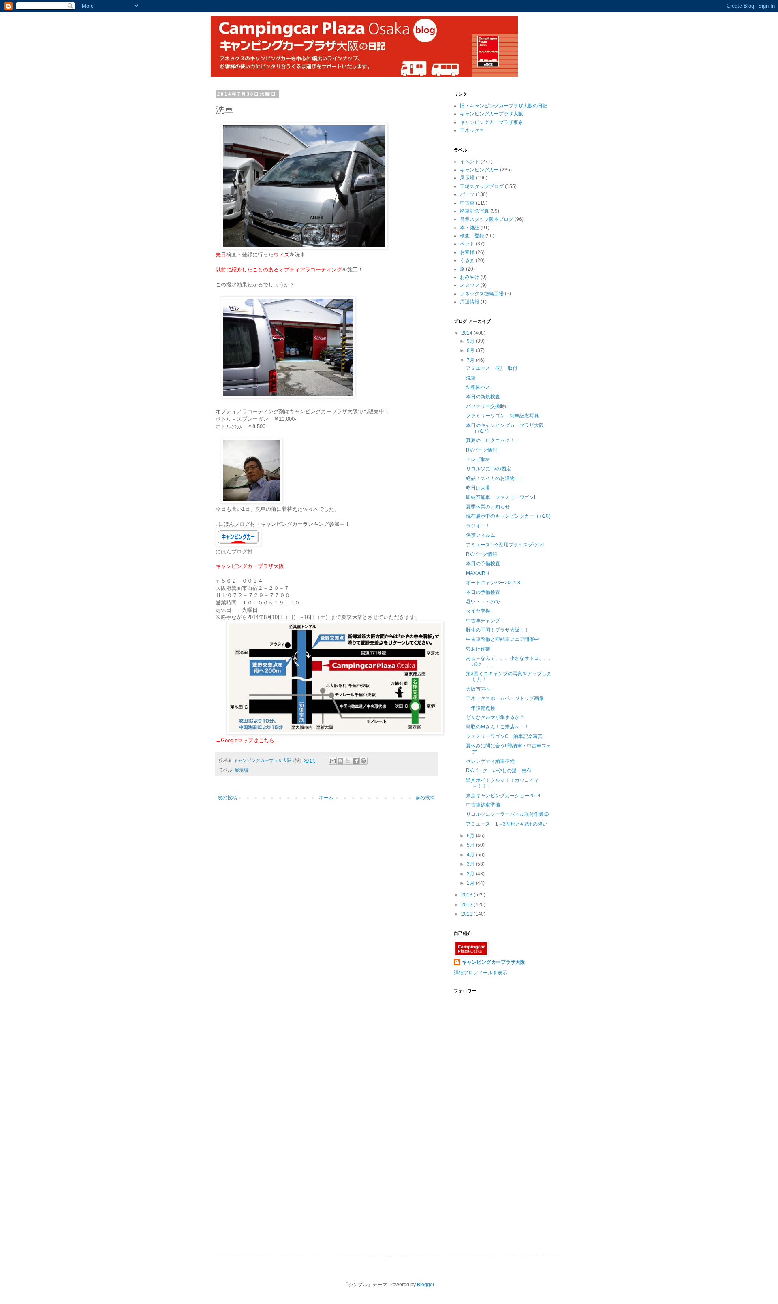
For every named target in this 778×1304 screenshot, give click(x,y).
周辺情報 (469, 302)
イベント (469, 161)
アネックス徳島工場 (482, 294)
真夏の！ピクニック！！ (492, 440)
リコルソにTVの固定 (488, 469)
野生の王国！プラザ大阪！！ (497, 630)
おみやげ (469, 277)
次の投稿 (227, 797)
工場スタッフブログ (482, 186)
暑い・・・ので (483, 601)
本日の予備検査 (483, 563)
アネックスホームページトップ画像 (505, 698)
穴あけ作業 (478, 649)
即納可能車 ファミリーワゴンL (501, 497)
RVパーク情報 (481, 450)
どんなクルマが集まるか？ (495, 717)
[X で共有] (348, 761)
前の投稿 (425, 797)
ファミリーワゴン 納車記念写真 (502, 415)
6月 (471, 836)
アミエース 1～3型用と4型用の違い (506, 824)
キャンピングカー (479, 170)
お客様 (467, 252)
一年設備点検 (480, 708)
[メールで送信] (333, 761)
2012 (467, 904)
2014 (467, 333)
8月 (471, 350)
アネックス (472, 130)
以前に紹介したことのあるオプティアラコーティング (279, 270)
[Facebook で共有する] (356, 761)
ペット (467, 244)
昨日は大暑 (478, 488)
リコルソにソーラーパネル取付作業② (507, 814)
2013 (467, 895)
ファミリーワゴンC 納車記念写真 (504, 736)
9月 (471, 341)
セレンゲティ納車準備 (490, 761)
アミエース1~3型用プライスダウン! (505, 545)
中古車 (467, 203)
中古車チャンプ (483, 620)
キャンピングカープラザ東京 (491, 122)
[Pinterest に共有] (363, 761)
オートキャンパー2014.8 (493, 582)
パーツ (467, 194)
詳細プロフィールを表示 (480, 972)
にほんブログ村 (234, 551)
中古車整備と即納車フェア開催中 (502, 639)
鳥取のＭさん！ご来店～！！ (497, 727)
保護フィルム (480, 535)
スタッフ (469, 285)
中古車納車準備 (483, 805)
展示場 (241, 770)
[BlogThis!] (340, 761)
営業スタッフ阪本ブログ (486, 219)
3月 (471, 864)
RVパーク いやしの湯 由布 (498, 770)
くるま (467, 260)
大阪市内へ (478, 689)
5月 (471, 845)
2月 (471, 874)
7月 (471, 360)
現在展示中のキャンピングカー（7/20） (510, 516)
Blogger (425, 1284)
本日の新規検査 (483, 396)
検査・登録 (472, 236)
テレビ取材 (478, 459)
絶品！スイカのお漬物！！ (495, 478)
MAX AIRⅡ (478, 573)
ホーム (326, 797)
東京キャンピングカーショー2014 (503, 795)
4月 (471, 855)
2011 (467, 914)
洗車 (471, 378)
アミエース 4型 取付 (491, 368)
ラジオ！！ (478, 526)
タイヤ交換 (478, 611)
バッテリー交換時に (488, 406)
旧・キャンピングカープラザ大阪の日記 (503, 106)
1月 (471, 883)
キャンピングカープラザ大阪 (491, 114)
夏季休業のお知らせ (488, 507)
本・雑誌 (469, 227)
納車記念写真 (474, 211)
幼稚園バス (478, 387)
